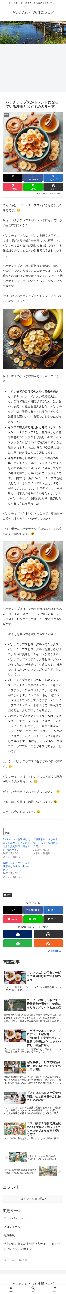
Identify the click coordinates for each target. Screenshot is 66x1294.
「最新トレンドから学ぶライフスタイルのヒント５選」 (46, 843)
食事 (9, 895)
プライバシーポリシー (18, 1218)
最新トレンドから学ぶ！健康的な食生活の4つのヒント (16, 866)
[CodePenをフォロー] (48, 934)
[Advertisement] (33, 58)
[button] (53, 187)
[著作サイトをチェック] (17, 934)
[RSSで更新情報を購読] (48, 943)
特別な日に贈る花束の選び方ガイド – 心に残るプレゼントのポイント (32, 1246)
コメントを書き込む (33, 1198)
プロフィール (12, 1226)
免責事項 (9, 1235)
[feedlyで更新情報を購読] (17, 943)
